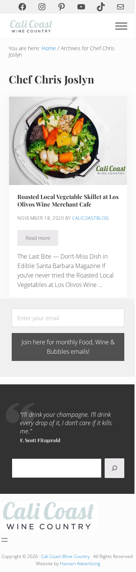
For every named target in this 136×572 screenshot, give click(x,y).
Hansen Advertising (80, 563)
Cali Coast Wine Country (65, 556)
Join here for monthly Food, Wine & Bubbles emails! (68, 347)
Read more (42, 239)
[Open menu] (4, 539)
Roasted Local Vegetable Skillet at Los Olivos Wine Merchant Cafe (68, 200)
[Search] (114, 468)
